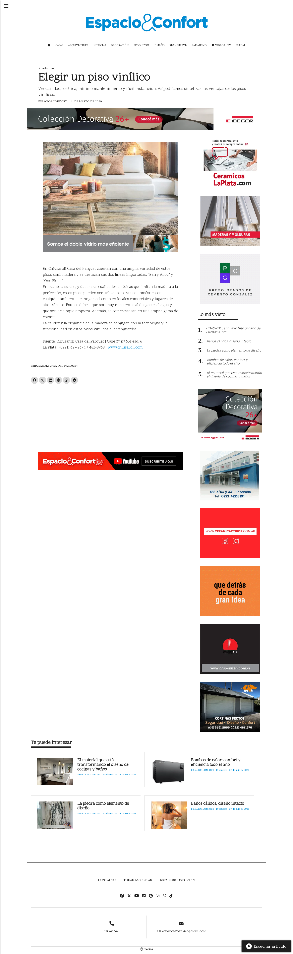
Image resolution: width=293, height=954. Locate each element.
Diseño (159, 45)
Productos (141, 45)
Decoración (120, 45)
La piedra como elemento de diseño (103, 806)
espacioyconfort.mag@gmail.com (181, 931)
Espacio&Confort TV (177, 880)
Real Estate (178, 45)
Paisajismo (199, 45)
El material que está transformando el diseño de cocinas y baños (103, 764)
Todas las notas (138, 880)
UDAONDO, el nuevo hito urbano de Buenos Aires (233, 330)
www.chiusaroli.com (125, 347)
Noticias (99, 45)
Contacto (107, 880)
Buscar (241, 45)
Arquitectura (78, 45)
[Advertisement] (110, 416)
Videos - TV (223, 45)
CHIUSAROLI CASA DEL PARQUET (54, 365)
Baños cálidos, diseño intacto (217, 804)
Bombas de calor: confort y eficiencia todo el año (216, 762)
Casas (59, 45)
